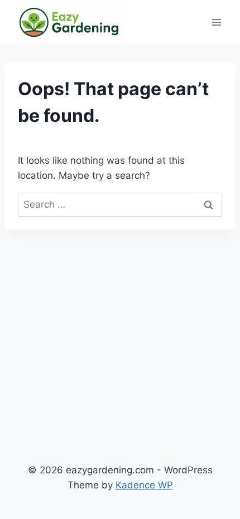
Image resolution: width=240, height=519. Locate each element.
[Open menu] (216, 22)
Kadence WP (144, 485)
